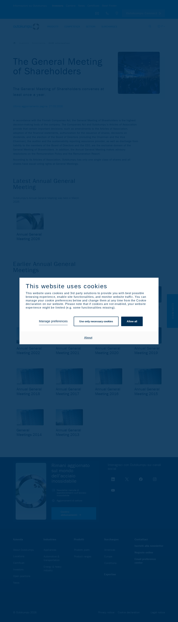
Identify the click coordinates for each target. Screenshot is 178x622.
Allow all (132, 321)
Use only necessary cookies (96, 321)
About (88, 337)
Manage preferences (53, 321)
